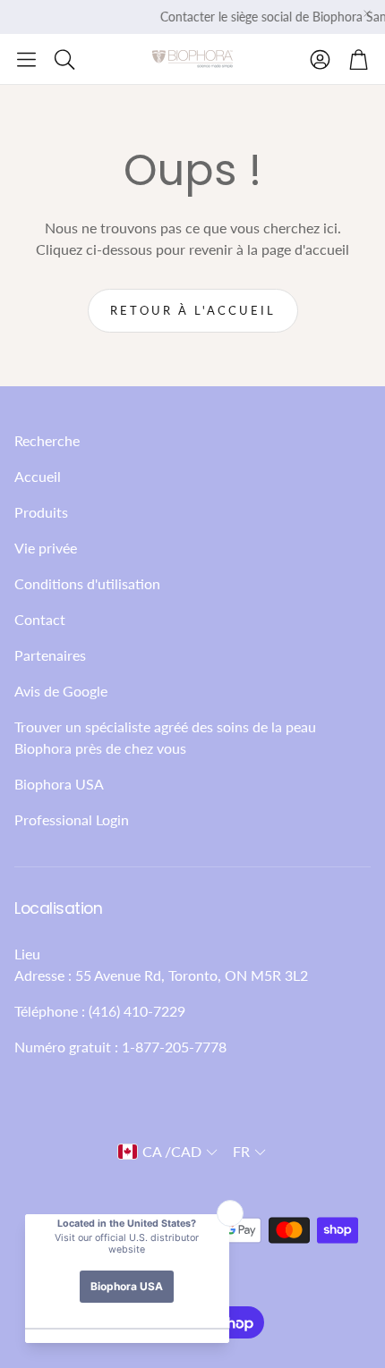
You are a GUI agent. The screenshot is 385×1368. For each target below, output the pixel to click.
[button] (26, 59)
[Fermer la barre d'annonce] (367, 13)
